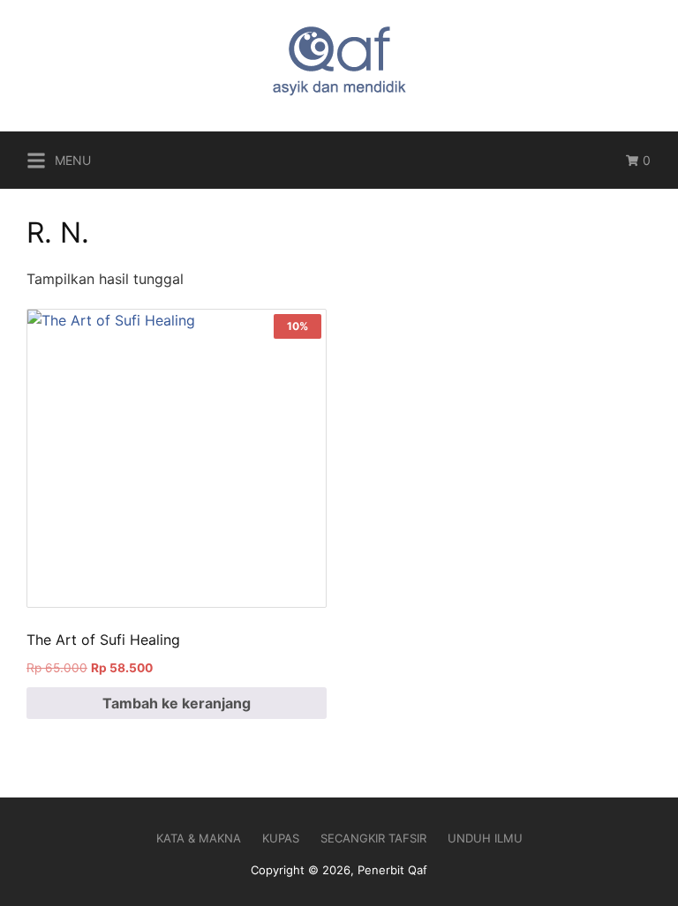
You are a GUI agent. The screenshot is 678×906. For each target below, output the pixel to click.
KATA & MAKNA (198, 838)
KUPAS (280, 838)
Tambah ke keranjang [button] (176, 703)
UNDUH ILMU (485, 838)
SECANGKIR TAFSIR (373, 838)
